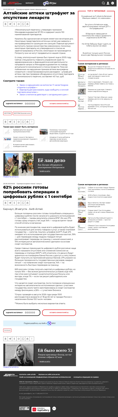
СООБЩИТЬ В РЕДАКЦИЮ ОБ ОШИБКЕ (86, 377)
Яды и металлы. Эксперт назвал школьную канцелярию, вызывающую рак (99, 204)
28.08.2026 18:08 (9, 183)
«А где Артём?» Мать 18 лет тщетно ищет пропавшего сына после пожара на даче (100, 76)
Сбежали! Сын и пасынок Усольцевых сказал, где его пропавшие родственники (101, 227)
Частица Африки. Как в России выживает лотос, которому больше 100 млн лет (100, 106)
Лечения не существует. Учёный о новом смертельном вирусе (100, 90)
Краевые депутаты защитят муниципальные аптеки (22, 131)
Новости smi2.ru (11, 177)
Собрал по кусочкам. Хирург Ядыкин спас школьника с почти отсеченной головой (101, 189)
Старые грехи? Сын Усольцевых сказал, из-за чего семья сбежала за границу (101, 212)
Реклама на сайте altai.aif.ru (49, 374)
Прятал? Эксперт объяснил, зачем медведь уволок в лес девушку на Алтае (100, 99)
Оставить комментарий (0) (59, 103)
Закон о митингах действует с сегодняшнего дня (43, 95)
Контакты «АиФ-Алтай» (27, 374)
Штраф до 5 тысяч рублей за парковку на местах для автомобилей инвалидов (60, 139)
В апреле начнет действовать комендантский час (23, 145)
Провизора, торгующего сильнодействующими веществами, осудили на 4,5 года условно (61, 132)
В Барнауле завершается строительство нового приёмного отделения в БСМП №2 (96, 36)
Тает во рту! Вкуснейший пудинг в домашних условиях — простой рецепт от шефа (100, 219)
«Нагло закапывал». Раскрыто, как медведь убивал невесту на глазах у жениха (101, 83)
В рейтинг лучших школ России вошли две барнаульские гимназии (96, 54)
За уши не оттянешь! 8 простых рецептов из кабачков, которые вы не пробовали (101, 68)
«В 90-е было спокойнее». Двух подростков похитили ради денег (100, 196)
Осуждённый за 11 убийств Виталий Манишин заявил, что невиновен (96, 17)
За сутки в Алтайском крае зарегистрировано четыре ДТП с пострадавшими (96, 26)
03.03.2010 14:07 (8, 9)
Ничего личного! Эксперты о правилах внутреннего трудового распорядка (25, 139)
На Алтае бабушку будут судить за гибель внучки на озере (96, 45)
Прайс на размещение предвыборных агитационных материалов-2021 (45, 377)
